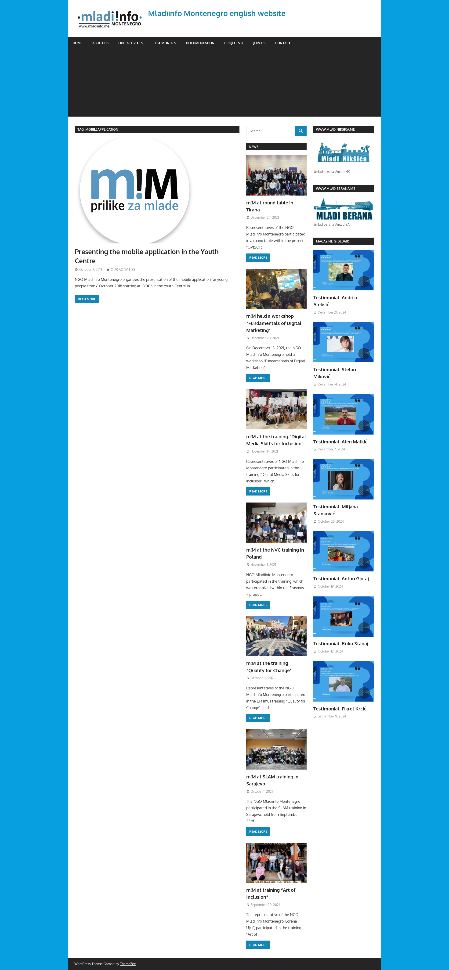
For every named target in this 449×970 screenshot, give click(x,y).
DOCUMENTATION (200, 43)
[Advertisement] (224, 84)
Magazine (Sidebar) (332, 241)
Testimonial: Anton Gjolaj (341, 578)
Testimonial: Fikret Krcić (339, 709)
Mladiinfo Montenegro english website (217, 13)
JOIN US (259, 43)
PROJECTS (232, 43)
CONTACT (282, 43)
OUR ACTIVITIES (130, 43)
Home (78, 43)
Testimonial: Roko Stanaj (340, 643)
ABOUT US (100, 43)
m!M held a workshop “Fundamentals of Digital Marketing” (273, 323)
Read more (87, 299)
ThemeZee (128, 964)
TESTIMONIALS (164, 43)
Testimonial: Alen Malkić (340, 442)
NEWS (253, 147)
